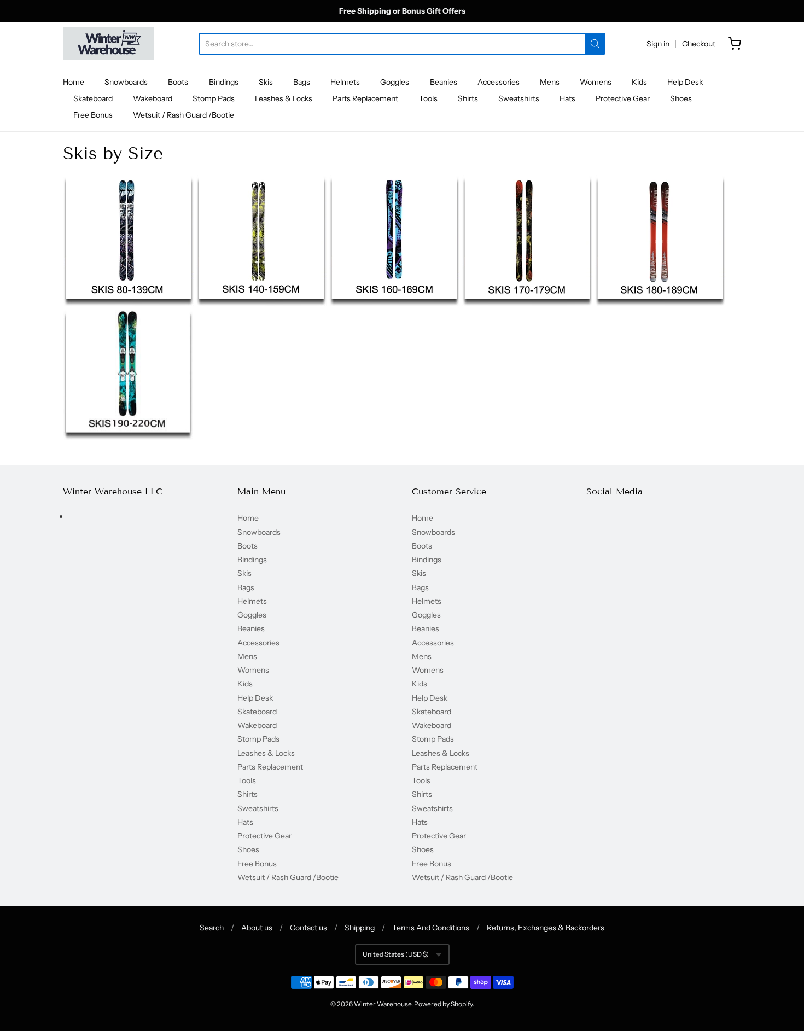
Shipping (360, 928)
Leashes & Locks (283, 98)
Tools (428, 98)
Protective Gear (623, 98)
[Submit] (595, 44)
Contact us (308, 928)
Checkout (698, 44)
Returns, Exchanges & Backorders (545, 928)
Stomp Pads (214, 98)
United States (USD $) (396, 954)
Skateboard (93, 98)
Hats (567, 98)
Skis (266, 82)
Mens (550, 82)
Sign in (657, 44)
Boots (178, 82)
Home (73, 82)
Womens (595, 82)
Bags (301, 82)
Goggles (394, 82)
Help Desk (685, 82)
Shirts (468, 98)
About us (256, 928)
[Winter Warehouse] (108, 43)
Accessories (498, 82)
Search (212, 928)
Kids (639, 82)
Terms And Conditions (430, 928)
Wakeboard (152, 98)
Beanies (443, 82)
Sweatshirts (518, 98)
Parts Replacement (365, 98)
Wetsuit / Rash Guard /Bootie (183, 115)
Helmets (345, 82)
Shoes (681, 98)
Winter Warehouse (382, 1004)
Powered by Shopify (443, 1004)
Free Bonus (93, 115)
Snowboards (126, 82)
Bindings (223, 82)
